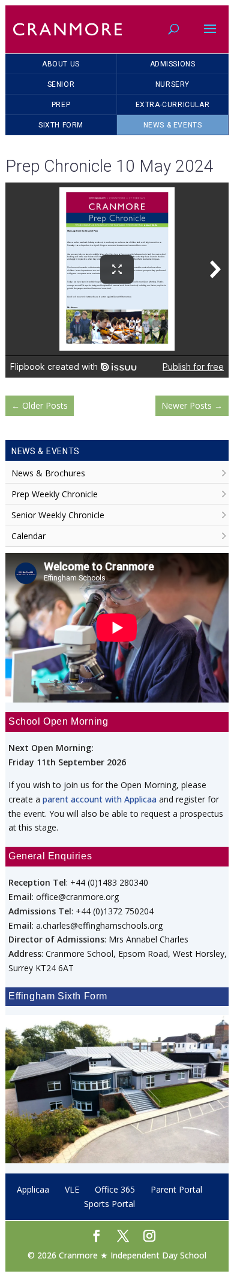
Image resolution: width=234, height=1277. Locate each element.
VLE (72, 1189)
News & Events (172, 125)
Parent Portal (176, 1189)
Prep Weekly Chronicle (54, 494)
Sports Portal (109, 1203)
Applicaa (33, 1189)
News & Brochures (48, 473)
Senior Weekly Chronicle (57, 515)
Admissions (173, 64)
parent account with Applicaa (100, 799)
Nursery (172, 84)
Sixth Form (60, 125)
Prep (61, 105)
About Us (61, 64)
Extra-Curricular (173, 105)
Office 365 (115, 1189)
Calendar (28, 536)
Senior (61, 84)
